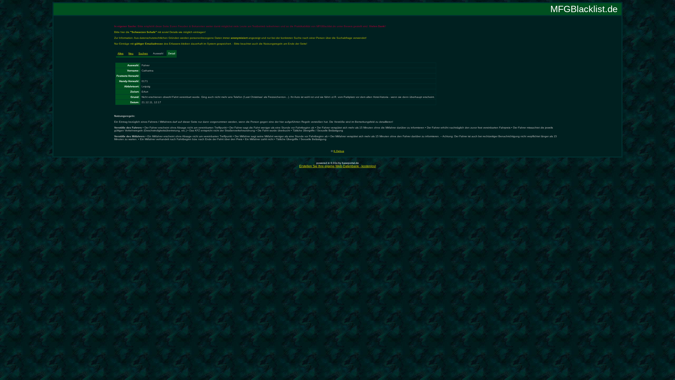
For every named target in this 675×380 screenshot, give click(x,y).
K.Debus (339, 151)
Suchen (143, 53)
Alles (120, 53)
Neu (130, 53)
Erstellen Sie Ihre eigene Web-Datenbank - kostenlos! (337, 166)
